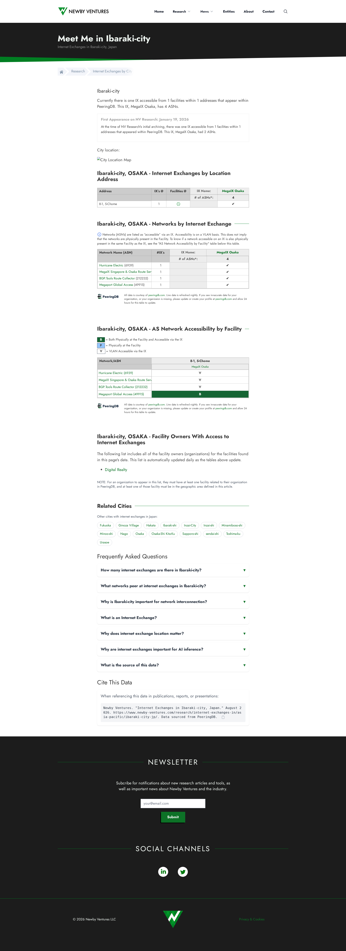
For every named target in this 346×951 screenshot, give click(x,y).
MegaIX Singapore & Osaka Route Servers (127, 271)
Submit (173, 817)
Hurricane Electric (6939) (116, 373)
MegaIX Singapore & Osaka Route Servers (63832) (133, 380)
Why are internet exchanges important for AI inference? (173, 649)
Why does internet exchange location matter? (173, 633)
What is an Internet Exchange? (173, 617)
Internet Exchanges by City (112, 71)
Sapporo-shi (190, 533)
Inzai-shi (209, 525)
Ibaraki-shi (169, 525)
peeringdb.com (156, 295)
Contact (268, 11)
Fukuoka (105, 525)
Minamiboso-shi (232, 525)
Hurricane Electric (111, 265)
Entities (229, 11)
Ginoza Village (129, 525)
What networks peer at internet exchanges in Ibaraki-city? (173, 586)
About (248, 11)
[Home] (60, 72)
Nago (124, 533)
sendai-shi (212, 533)
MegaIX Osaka (233, 191)
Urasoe (104, 542)
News (204, 11)
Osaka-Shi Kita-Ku (163, 533)
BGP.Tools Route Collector (117, 278)
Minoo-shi (106, 533)
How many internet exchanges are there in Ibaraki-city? (173, 570)
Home (159, 11)
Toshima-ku (233, 533)
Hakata (151, 525)
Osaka (140, 533)
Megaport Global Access (116, 284)
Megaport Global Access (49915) (121, 394)
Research (179, 11)
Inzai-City (190, 525)
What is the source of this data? (173, 665)
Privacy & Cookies (252, 919)
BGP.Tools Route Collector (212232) (123, 387)
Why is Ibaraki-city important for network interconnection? (173, 601)
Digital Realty (116, 469)
